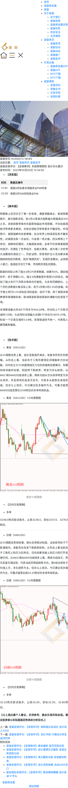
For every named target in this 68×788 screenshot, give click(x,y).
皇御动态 (55, 51)
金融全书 (55, 88)
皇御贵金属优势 (59, 24)
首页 (46, 1)
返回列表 (5, 738)
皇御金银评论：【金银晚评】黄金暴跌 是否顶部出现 (35, 745)
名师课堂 (55, 36)
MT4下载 (55, 73)
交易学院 (55, 92)
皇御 (46, 9)
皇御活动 (55, 47)
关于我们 (55, 17)
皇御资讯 (49, 39)
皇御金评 (55, 58)
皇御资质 (55, 20)
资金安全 (55, 32)
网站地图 (34, 786)
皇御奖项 (55, 43)
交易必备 (49, 62)
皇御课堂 (49, 81)
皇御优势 (55, 28)
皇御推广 (55, 54)
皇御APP (55, 70)
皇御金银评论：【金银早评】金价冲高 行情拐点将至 (38, 734)
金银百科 (55, 85)
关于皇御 (49, 13)
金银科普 (55, 96)
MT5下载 (55, 77)
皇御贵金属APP (59, 66)
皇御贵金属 (50, 5)
